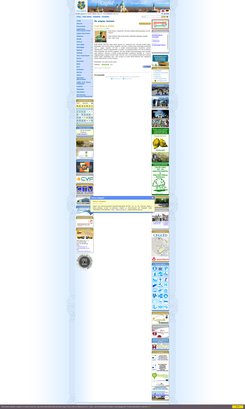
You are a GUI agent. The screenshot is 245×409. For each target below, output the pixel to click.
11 (79, 114)
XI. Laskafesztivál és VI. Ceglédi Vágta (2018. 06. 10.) (167, 224)
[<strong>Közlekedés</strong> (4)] (154, 290)
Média (78, 64)
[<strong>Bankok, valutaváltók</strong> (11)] (160, 268)
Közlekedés (80, 69)
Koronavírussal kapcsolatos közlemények (84, 95)
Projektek (79, 86)
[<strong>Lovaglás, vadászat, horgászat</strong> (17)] (160, 290)
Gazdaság (79, 53)
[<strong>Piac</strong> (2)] (165, 295)
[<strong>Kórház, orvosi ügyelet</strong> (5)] (165, 285)
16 (92, 114)
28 (87, 120)
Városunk (79, 23)
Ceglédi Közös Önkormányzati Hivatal (83, 29)
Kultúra (79, 58)
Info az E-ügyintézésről (160, 78)
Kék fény (79, 72)
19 (82, 117)
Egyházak (79, 50)
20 (84, 117)
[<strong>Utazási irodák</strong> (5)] (154, 306)
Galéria (79, 75)
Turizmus (79, 42)
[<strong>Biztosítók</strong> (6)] (160, 274)
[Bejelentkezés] (116, 78)
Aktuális (79, 39)
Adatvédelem (81, 92)
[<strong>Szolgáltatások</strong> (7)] (165, 306)
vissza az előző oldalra (145, 23)
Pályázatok (80, 36)
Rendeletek (157, 74)
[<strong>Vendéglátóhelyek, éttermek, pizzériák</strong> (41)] (160, 306)
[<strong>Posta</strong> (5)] (154, 301)
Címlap (79, 16)
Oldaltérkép (96, 16)
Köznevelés (80, 61)
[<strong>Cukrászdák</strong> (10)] (165, 274)
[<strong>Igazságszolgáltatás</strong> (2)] (160, 285)
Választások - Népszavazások (81, 78)
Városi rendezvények (83, 55)
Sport (78, 66)
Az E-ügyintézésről (161, 80)
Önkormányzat (81, 26)
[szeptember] (92, 103)
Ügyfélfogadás (158, 70)
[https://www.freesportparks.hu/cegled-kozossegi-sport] (84, 270)
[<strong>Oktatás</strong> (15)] (160, 295)
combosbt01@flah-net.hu (83, 248)
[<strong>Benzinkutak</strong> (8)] (154, 274)
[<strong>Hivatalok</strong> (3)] (154, 285)
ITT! (149, 406)
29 (89, 120)
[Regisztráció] (128, 78)
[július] (91, 103)
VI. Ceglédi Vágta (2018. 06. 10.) (157, 223)
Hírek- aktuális (87, 16)
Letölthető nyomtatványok (161, 72)
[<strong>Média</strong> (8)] (154, 295)
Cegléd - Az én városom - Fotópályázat (84, 82)
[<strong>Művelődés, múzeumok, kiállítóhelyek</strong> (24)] (165, 290)
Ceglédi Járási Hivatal (83, 33)
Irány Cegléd (80, 44)
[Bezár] (153, 198)
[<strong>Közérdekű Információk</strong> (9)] (154, 268)
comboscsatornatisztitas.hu (84, 251)
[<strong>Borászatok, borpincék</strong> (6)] (165, 268)
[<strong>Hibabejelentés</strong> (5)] (165, 279)
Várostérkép (105, 16)
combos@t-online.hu (82, 246)
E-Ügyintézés (157, 76)
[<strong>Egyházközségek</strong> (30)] (154, 279)
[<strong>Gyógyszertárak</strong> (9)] (160, 279)
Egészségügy (80, 47)
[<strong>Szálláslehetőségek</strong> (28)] (165, 301)
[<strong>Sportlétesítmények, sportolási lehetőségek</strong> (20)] (160, 301)
